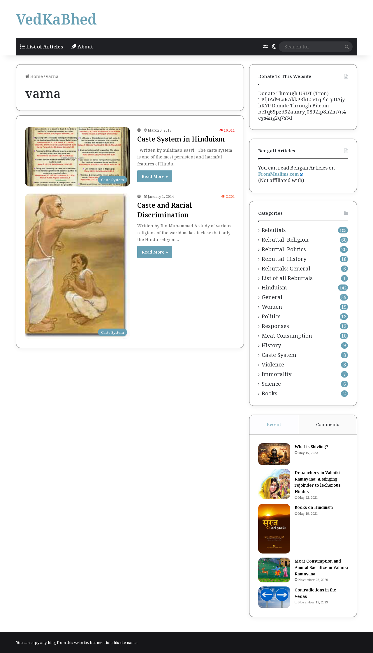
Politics (271, 316)
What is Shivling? (311, 446)
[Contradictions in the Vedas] (274, 597)
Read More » (155, 176)
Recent (274, 424)
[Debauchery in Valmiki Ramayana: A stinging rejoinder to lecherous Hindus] (274, 484)
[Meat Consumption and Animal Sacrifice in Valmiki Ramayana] (274, 570)
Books (269, 393)
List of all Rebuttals (287, 278)
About (84, 46)
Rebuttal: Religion (285, 239)
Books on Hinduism (314, 507)
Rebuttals (274, 230)
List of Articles (44, 46)
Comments (327, 424)
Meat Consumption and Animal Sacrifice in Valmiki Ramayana (321, 567)
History (271, 345)
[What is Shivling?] (274, 454)
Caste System (279, 355)
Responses (275, 326)
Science (271, 383)
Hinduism (274, 287)
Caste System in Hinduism (181, 139)
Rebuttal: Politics (284, 249)
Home (36, 76)
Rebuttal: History (284, 259)
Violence (273, 364)
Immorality (277, 374)
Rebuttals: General (286, 268)
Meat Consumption (287, 335)
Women (272, 306)
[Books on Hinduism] (274, 529)
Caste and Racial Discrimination (164, 209)
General (272, 297)
